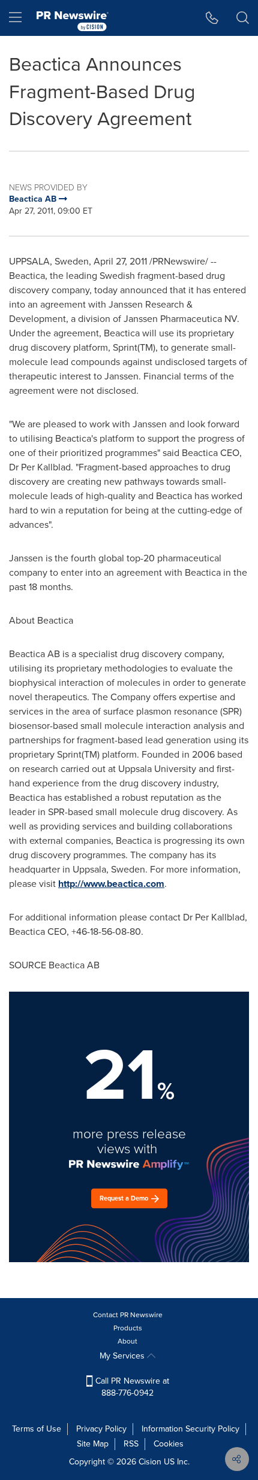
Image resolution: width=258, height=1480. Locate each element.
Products (127, 1328)
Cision (150, 1461)
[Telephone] (212, 18)
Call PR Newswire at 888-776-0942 (131, 1387)
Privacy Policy (101, 1429)
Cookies (169, 1444)
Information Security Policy (190, 1429)
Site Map (93, 1444)
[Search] (242, 18)
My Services (123, 1356)
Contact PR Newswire (128, 1314)
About (127, 1341)
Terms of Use (36, 1429)
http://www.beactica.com (111, 884)
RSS (131, 1444)
